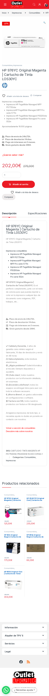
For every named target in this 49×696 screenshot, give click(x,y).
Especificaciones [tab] (37, 213)
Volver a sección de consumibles (20, 428)
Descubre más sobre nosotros (19, 431)
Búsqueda (34, 4)
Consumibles (34, 13)
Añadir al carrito (20, 184)
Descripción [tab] (9, 213)
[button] (44, 22)
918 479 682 (26, 691)
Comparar (37, 95)
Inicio (4, 13)
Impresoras (17, 13)
